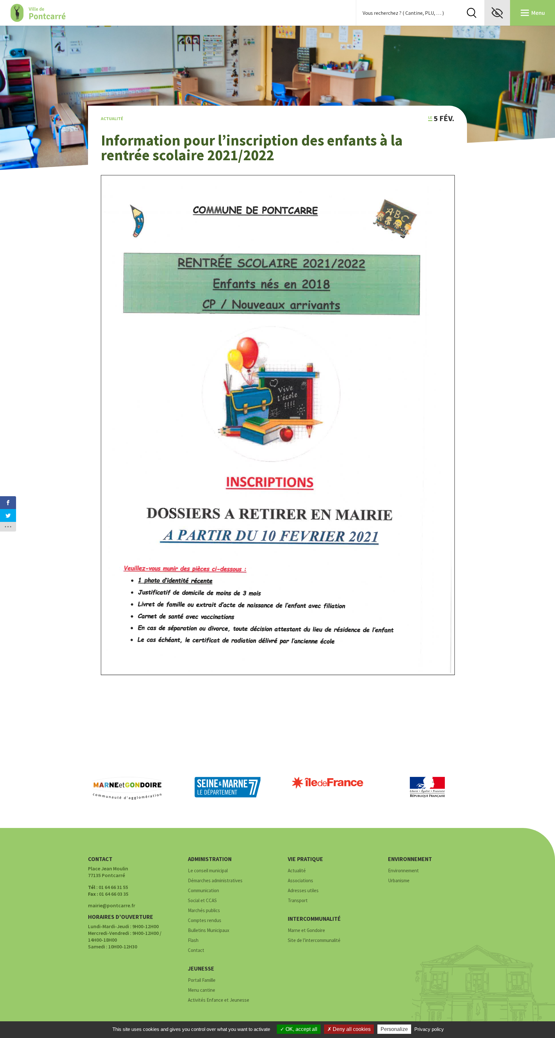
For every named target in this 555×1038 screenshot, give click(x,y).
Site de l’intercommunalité (314, 940)
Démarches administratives (215, 881)
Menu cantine (201, 990)
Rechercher (471, 13)
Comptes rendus (204, 920)
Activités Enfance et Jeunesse (218, 1000)
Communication (203, 890)
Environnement (403, 871)
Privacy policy (429, 1029)
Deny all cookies (351, 1029)
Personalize (394, 1029)
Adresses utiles (303, 890)
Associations (300, 881)
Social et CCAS (202, 900)
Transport (298, 900)
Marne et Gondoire (306, 930)
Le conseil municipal (208, 871)
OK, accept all (300, 1029)
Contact (196, 950)
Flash (193, 940)
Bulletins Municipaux (208, 930)
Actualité (112, 118)
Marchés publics (204, 910)
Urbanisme (399, 881)
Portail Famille (202, 980)
